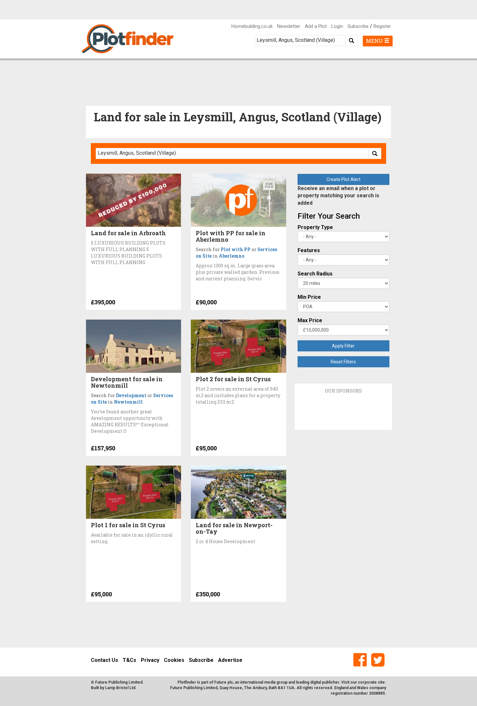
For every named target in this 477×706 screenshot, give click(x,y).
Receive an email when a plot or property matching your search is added (338, 195)
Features (309, 250)
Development (131, 395)
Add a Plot (316, 26)
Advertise (230, 660)
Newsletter (288, 26)
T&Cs (129, 660)
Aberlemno (231, 256)
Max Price (310, 320)
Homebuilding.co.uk (252, 26)
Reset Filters (343, 361)
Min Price (309, 297)
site (381, 682)
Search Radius (315, 274)
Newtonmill (128, 402)
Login (337, 26)
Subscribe (358, 26)
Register (382, 26)
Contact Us (104, 660)
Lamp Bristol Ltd (120, 688)
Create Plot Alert (343, 179)
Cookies (174, 660)
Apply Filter (343, 345)
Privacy (150, 660)
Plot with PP (236, 249)
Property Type (315, 227)
